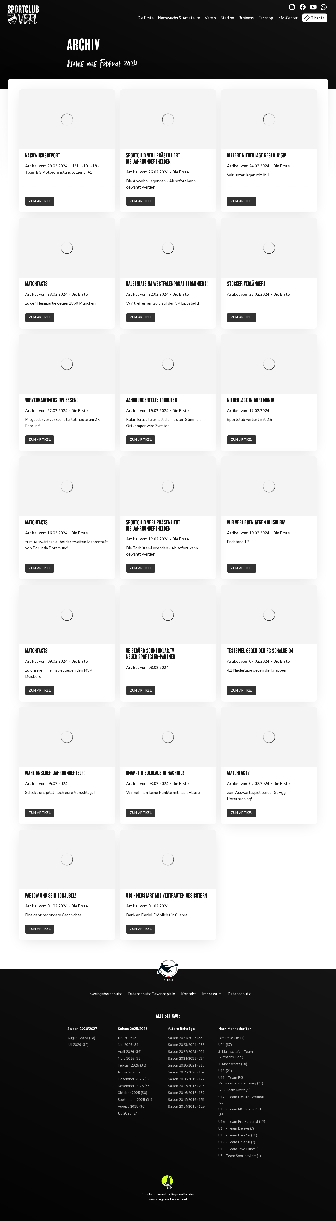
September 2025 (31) (135, 1099)
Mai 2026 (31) (129, 1045)
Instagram (292, 7)
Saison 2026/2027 (82, 1029)
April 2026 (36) (129, 1051)
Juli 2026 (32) (77, 1045)
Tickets (318, 18)
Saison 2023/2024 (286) (187, 1045)
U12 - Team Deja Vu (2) (236, 1142)
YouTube (313, 7)
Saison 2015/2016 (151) (187, 1099)
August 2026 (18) (81, 1038)
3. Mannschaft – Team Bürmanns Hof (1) (235, 1054)
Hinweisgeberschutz (103, 994)
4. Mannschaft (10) (232, 1064)
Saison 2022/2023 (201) (187, 1051)
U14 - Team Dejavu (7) (236, 1128)
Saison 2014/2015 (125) (187, 1106)
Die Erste (146, 18)
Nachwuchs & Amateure (179, 18)
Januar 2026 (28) (131, 1072)
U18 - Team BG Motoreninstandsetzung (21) (240, 1080)
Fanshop (266, 18)
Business (246, 18)
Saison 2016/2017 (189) (187, 1093)
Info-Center (288, 18)
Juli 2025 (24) (128, 1113)
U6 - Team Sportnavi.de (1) (239, 1156)
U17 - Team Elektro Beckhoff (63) (241, 1100)
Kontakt (188, 994)
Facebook (302, 7)
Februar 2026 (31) (132, 1065)
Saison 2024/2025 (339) (187, 1038)
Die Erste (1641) (231, 1038)
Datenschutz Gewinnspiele (151, 994)
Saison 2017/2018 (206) (187, 1086)
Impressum (211, 994)
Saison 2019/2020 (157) (187, 1072)
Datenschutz (239, 994)
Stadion (227, 18)
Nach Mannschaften (235, 1029)
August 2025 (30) (132, 1106)
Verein (210, 18)
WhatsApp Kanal (323, 7)
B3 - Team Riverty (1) (235, 1090)
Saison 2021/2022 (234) (187, 1058)
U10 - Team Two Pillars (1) (239, 1149)
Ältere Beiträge (181, 1029)
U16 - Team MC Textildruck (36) (240, 1112)
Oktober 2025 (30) (132, 1093)
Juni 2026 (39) (129, 1038)
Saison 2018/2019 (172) (187, 1079)
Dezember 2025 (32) (134, 1079)
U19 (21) (225, 1071)
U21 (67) (225, 1045)
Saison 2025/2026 (132, 1029)
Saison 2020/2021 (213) (187, 1065)
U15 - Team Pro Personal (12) (241, 1121)
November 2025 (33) (134, 1086)
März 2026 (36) (130, 1058)
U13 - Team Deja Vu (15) (237, 1135)
